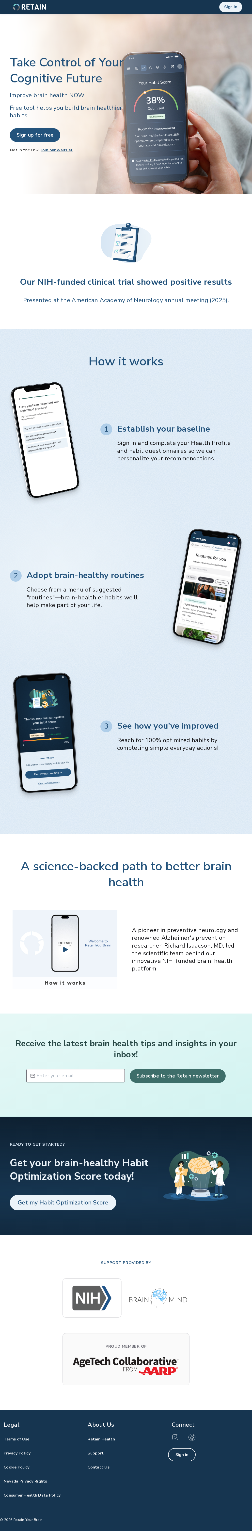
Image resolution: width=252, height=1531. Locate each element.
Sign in (182, 1454)
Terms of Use (16, 1439)
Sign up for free (35, 135)
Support (96, 1453)
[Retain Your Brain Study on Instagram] (176, 1439)
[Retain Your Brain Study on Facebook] (192, 1439)
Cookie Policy (17, 1467)
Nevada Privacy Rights (25, 1481)
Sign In (230, 7)
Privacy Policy (17, 1453)
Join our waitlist (57, 150)
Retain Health (101, 1439)
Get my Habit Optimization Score (63, 1202)
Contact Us (99, 1467)
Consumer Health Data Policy (32, 1495)
